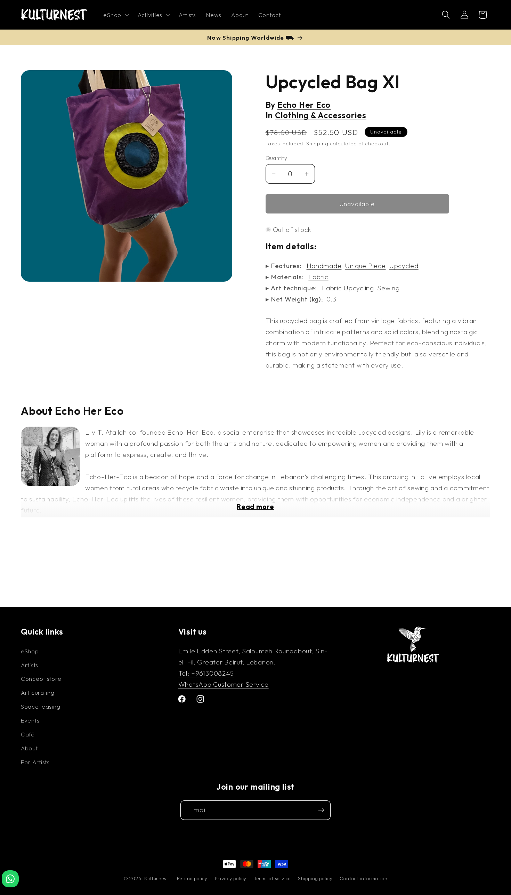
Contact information (363, 878)
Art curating (38, 692)
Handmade (324, 265)
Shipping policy (315, 878)
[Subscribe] (321, 810)
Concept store (41, 678)
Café (28, 734)
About (29, 748)
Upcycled (404, 265)
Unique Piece (365, 265)
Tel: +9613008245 (206, 673)
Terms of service (272, 878)
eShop (30, 651)
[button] (115, 15)
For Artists (35, 762)
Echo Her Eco (304, 105)
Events (30, 720)
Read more (255, 506)
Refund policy (192, 878)
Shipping (317, 143)
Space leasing (40, 706)
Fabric (318, 277)
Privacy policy (231, 878)
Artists (29, 665)
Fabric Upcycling (348, 288)
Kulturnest (156, 878)
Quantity (276, 157)
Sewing (388, 288)
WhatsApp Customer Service (223, 684)
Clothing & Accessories (320, 115)
